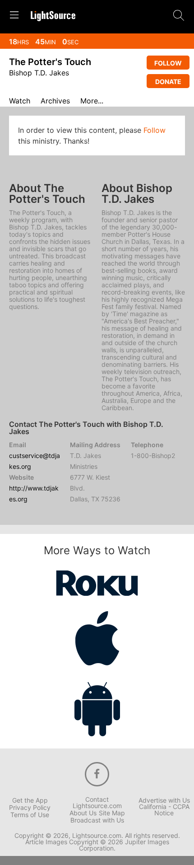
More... (91, 101)
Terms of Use (29, 815)
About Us (83, 813)
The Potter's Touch (50, 61)
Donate (168, 81)
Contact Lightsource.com (97, 802)
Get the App (30, 800)
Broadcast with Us (97, 820)
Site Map (112, 813)
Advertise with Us (164, 800)
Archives (55, 101)
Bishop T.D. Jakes (39, 72)
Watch (19, 101)
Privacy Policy (30, 807)
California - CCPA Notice (164, 810)
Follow (168, 63)
